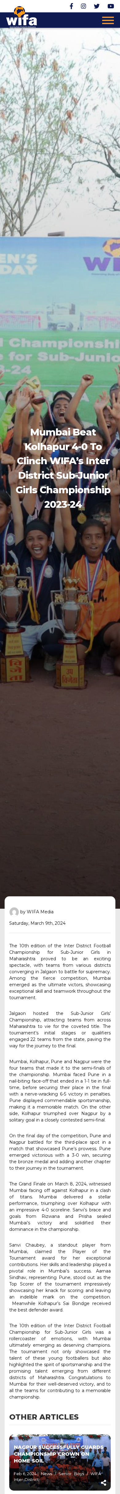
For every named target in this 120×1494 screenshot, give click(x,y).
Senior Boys (72, 1473)
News (47, 1473)
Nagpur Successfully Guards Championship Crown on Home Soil (59, 1454)
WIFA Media (40, 912)
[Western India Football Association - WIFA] (21, 16)
